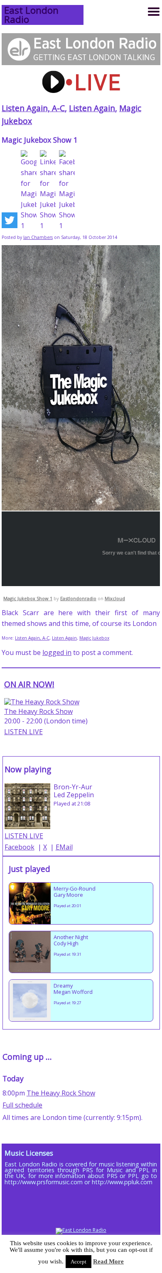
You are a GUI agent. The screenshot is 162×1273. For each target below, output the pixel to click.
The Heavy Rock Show (38, 711)
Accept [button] (78, 1261)
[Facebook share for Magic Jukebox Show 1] (67, 190)
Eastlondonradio (78, 598)
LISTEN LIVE (23, 731)
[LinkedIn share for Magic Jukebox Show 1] (48, 190)
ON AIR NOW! (29, 684)
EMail (64, 847)
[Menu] (153, 11)
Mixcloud (115, 598)
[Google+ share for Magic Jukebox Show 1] (29, 190)
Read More (108, 1261)
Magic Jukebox (94, 638)
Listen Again (92, 108)
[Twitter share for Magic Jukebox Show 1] (9, 221)
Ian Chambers (38, 237)
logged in (56, 652)
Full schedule (22, 1105)
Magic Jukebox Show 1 (27, 598)
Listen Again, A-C (33, 108)
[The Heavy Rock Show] (41, 701)
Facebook (19, 847)
